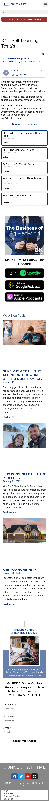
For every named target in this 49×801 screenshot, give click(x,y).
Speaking (8, 799)
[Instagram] (34, 776)
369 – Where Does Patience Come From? (22, 134)
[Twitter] (21, 776)
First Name (9, 704)
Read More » (9, 417)
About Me (8, 793)
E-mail (6, 728)
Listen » (6, 143)
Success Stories (11, 796)
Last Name (8, 716)
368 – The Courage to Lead (18, 150)
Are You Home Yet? (19, 569)
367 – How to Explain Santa (19, 164)
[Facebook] (14, 776)
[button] (45, 4)
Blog (5, 791)
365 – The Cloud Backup (17, 195)
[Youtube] (28, 776)
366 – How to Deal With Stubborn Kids (22, 180)
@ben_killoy (18, 96)
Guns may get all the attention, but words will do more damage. (22, 375)
